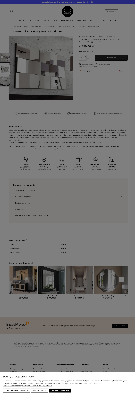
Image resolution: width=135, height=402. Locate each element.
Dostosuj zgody (39, 390)
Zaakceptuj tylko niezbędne (17, 390)
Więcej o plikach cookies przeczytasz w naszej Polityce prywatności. (27, 386)
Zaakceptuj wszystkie (60, 390)
